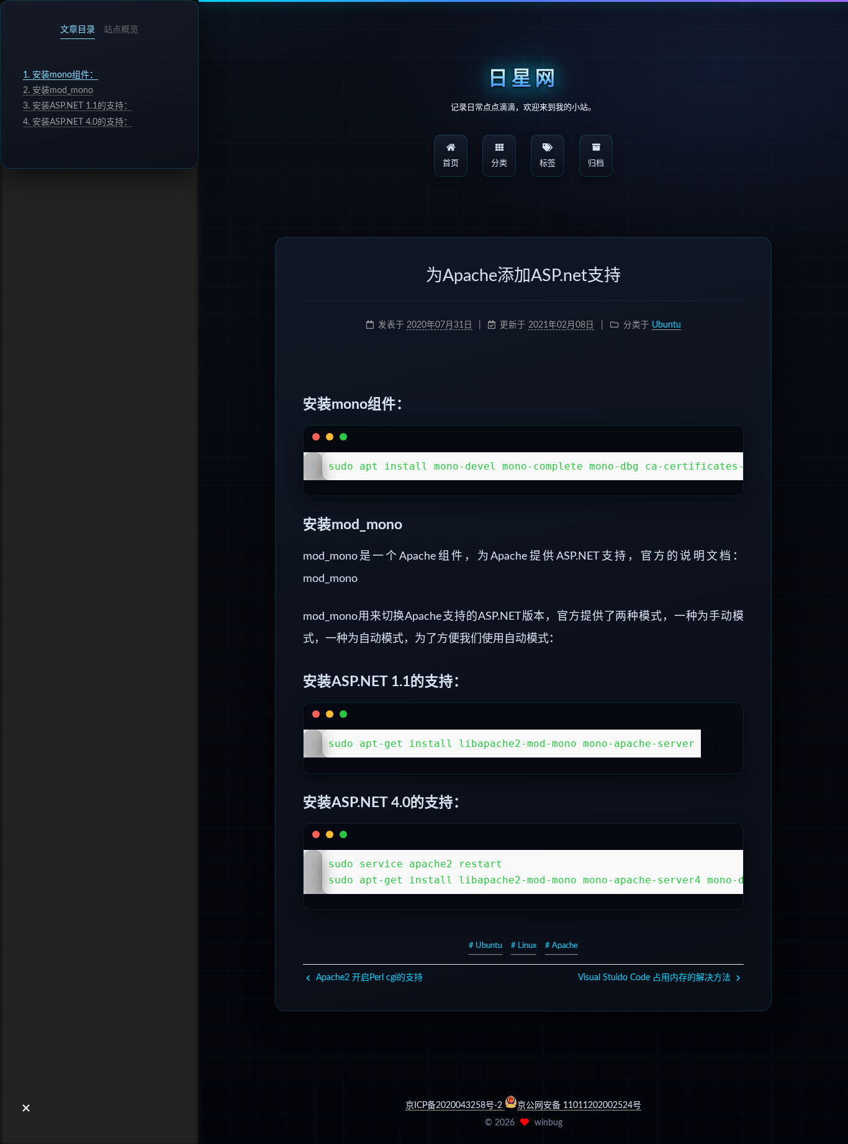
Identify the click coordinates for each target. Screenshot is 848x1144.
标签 (547, 163)
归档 (596, 163)
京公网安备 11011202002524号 (579, 1105)
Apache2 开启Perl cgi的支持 (368, 977)
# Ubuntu (485, 946)
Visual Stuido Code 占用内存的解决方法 (655, 977)
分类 (499, 163)
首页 (451, 163)
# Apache (561, 946)
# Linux (523, 946)
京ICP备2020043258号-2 (455, 1105)
